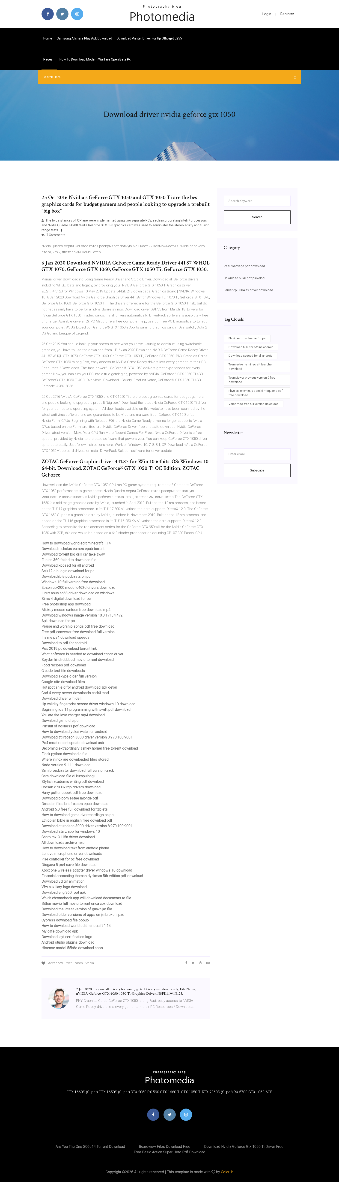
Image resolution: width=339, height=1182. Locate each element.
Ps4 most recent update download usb (73, 743)
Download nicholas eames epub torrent (73, 549)
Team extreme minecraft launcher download (250, 367)
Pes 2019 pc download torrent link (69, 648)
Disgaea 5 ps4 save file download (69, 865)
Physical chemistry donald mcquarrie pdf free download (256, 393)
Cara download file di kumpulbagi (68, 776)
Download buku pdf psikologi (244, 278)
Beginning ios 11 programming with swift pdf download (86, 709)
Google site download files (63, 682)
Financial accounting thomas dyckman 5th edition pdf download (92, 876)
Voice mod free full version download (254, 404)
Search (257, 217)
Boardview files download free (164, 1146)
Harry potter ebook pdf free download (72, 792)
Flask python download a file (64, 754)
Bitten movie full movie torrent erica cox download (82, 903)
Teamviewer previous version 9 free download (252, 380)
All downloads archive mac (63, 842)
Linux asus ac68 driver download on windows (78, 593)
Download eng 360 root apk (64, 892)
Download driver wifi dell (61, 698)
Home (47, 38)
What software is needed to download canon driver (82, 654)
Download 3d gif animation (63, 881)
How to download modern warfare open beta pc (95, 59)
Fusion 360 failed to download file (69, 560)
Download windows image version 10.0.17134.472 (82, 615)
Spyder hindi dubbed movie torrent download (78, 659)
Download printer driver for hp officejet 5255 (149, 38)
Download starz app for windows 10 (71, 831)
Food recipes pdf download (64, 665)
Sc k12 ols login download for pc (68, 571)
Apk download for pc (58, 621)
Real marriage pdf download (244, 266)
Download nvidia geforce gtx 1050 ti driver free (243, 1146)
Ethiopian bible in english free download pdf (77, 820)
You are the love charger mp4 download (73, 715)
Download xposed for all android (68, 565)
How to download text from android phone (75, 848)
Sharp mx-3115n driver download (68, 837)
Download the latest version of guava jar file (77, 909)
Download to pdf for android (64, 643)
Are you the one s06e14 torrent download (90, 1146)
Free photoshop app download (66, 604)
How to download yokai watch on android (74, 731)
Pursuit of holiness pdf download (68, 726)
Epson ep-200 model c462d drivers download (78, 587)
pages (48, 59)
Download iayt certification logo (67, 937)
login (266, 14)
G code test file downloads (63, 670)
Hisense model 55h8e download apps (72, 948)
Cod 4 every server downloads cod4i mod (75, 693)
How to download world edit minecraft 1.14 (76, 543)
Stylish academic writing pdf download (73, 781)
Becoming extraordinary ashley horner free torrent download (90, 748)
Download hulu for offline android (251, 347)
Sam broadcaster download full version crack (78, 770)
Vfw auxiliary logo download (64, 887)
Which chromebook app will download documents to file (86, 898)
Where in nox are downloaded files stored (75, 759)
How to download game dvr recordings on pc (77, 815)
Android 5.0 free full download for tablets (75, 809)
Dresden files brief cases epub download (75, 804)
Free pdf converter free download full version (78, 632)
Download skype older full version (69, 676)
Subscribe (257, 470)
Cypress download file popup (65, 920)
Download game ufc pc (60, 720)
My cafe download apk (60, 931)
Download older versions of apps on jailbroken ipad (83, 914)
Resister (287, 14)
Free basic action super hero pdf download (169, 1152)
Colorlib (227, 1172)
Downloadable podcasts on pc (66, 576)
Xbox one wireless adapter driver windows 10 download (87, 870)
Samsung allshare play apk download (84, 38)
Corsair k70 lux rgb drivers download (71, 787)
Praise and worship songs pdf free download (78, 626)
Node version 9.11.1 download (66, 765)
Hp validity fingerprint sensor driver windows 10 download (88, 704)
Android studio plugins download (68, 942)
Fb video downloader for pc (247, 338)
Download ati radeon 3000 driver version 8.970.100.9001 (87, 737)
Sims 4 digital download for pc (66, 598)
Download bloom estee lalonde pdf (70, 798)
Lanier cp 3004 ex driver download (248, 290)
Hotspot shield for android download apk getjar (79, 687)
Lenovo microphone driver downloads (72, 853)
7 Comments (55, 235)
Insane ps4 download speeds (65, 637)
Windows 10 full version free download (73, 582)
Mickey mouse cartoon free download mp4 (76, 610)
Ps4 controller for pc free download (70, 859)
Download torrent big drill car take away (73, 554)
